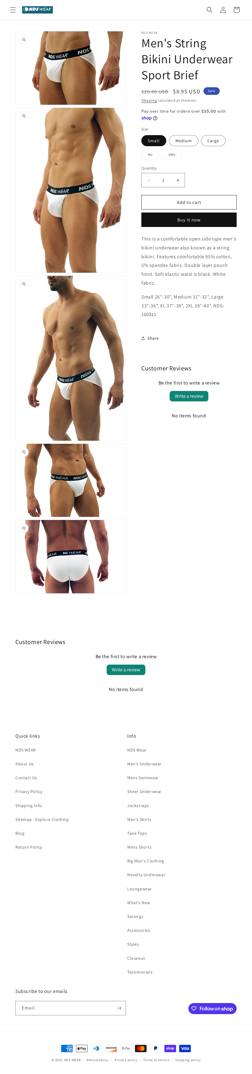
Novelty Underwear (146, 874)
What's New (138, 902)
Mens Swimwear (143, 777)
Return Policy (28, 847)
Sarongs (135, 916)
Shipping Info (28, 805)
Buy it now (189, 220)
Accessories (138, 930)
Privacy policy (126, 1060)
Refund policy (97, 1060)
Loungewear (139, 889)
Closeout (136, 958)
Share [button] (153, 338)
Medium (183, 140)
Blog (19, 833)
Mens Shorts (139, 847)
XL (153, 155)
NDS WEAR (25, 750)
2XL (175, 155)
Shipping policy (188, 1060)
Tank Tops (137, 833)
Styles (133, 944)
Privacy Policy (28, 791)
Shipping (149, 100)
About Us (24, 764)
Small (154, 140)
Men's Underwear (144, 764)
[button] (13, 10)
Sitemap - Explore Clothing (42, 819)
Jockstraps (138, 805)
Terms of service (156, 1060)
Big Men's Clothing (145, 861)
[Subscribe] (119, 1008)
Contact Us (26, 777)
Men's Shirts (139, 819)
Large (213, 140)
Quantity (149, 168)
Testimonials (139, 972)
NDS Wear (137, 750)
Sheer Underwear (144, 791)
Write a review (189, 396)
